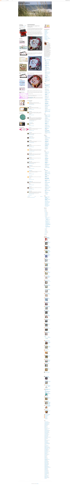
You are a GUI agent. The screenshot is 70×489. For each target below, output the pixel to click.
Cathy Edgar (46, 345)
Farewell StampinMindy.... (49, 337)
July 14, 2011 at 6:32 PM (31, 163)
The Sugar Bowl (46, 160)
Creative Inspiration (47, 432)
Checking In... (49, 351)
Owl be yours (49, 285)
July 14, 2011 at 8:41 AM (31, 142)
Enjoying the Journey (47, 363)
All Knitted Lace (46, 359)
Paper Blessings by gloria (47, 405)
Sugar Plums (46, 469)
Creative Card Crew (47, 121)
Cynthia (30, 132)
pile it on (46, 70)
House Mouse (46, 441)
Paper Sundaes (46, 452)
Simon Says (46, 460)
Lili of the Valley (46, 445)
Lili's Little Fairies (46, 153)
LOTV (45, 444)
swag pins (49, 332)
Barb (29, 144)
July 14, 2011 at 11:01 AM (31, 155)
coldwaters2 (30, 181)
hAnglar (45, 478)
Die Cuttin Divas (46, 118)
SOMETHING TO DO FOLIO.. (49, 243)
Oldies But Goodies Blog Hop (49, 393)
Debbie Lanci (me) (46, 32)
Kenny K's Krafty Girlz (47, 73)
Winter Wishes (49, 281)
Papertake (46, 453)
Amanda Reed (46, 30)
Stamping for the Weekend (47, 467)
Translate (24, 26)
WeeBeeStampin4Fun (47, 237)
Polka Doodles (46, 170)
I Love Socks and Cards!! (47, 254)
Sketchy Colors (46, 75)
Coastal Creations (24, 3)
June (45, 228)
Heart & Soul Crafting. (47, 293)
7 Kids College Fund (47, 422)
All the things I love (47, 271)
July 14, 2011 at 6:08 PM (31, 159)
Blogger (37, 483)
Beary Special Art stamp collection (49, 277)
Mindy (45, 336)
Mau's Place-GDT (46, 36)
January (46, 232)
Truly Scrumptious (46, 475)
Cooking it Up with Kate (47, 430)
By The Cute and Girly (47, 428)
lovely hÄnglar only (47, 67)
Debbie (48, 42)
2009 (45, 234)
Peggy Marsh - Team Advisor (47, 38)
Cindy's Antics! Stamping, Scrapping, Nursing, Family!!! (47, 392)
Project (45, 456)
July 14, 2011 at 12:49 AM (31, 104)
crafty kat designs (47, 349)
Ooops (45, 390)
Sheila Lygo (46, 416)
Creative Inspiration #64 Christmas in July (47, 223)
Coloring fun (49, 259)
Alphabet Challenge (47, 424)
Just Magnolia (46, 442)
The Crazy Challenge (47, 90)
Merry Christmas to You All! (49, 255)
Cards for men (46, 108)
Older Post (41, 196)
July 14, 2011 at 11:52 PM (31, 168)
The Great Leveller (47, 376)
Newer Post (29, 196)
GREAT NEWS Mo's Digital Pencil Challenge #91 (47, 224)
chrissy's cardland (47, 241)
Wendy (29, 157)
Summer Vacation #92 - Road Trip (47, 221)
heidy (29, 106)
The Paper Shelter (47, 139)
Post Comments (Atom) (32, 197)
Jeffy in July (49, 263)
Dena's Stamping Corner (47, 289)
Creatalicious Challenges (47, 116)
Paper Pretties (46, 148)
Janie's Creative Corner (47, 306)
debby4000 (30, 165)
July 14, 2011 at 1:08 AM (31, 109)
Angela (30, 111)
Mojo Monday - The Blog (47, 92)
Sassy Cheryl (46, 458)
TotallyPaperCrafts (47, 188)
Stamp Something (46, 464)
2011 (45, 211)
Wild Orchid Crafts (46, 477)
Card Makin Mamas (47, 185)
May (45, 229)
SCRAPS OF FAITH (47, 310)
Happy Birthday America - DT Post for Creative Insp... (47, 227)
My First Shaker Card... (47, 220)
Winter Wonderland (47, 63)
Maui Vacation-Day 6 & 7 (49, 369)
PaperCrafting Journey (47, 164)
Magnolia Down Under (47, 447)
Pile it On (45, 455)
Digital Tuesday (46, 435)
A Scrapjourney (46, 267)
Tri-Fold (45, 474)
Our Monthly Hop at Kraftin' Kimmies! (49, 386)
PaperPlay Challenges (47, 167)
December (46, 212)
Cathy (29, 140)
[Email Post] (34, 97)
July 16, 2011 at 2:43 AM (31, 179)
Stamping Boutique (46, 466)
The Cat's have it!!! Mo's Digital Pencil (49, 346)
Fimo (45, 439)
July (45, 216)
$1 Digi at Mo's (46, 225)
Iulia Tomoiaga (46, 380)
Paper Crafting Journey (47, 451)
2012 (45, 210)
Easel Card (46, 436)
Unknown (30, 170)
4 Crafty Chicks (46, 421)
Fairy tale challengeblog (47, 182)
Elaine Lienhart (46, 33)
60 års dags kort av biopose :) (49, 356)
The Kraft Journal (46, 97)
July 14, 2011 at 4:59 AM (31, 130)
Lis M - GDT (46, 35)
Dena (29, 127)
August (46, 215)
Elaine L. (30, 161)
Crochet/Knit (46, 433)
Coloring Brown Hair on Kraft (49, 398)
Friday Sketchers (46, 192)
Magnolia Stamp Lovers (47, 448)
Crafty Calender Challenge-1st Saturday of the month (47, 199)
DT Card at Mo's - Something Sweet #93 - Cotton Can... (47, 219)
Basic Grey (46, 425)
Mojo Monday (46, 450)
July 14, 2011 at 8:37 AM (31, 138)
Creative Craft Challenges (47, 132)
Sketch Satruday (46, 461)
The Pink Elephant (47, 101)
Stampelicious (46, 323)
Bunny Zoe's (46, 427)
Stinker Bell (49, 302)
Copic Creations (46, 431)
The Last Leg (49, 328)
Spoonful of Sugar (46, 463)
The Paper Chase (46, 415)
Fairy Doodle (46, 438)
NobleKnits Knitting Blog (47, 414)
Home (35, 196)
